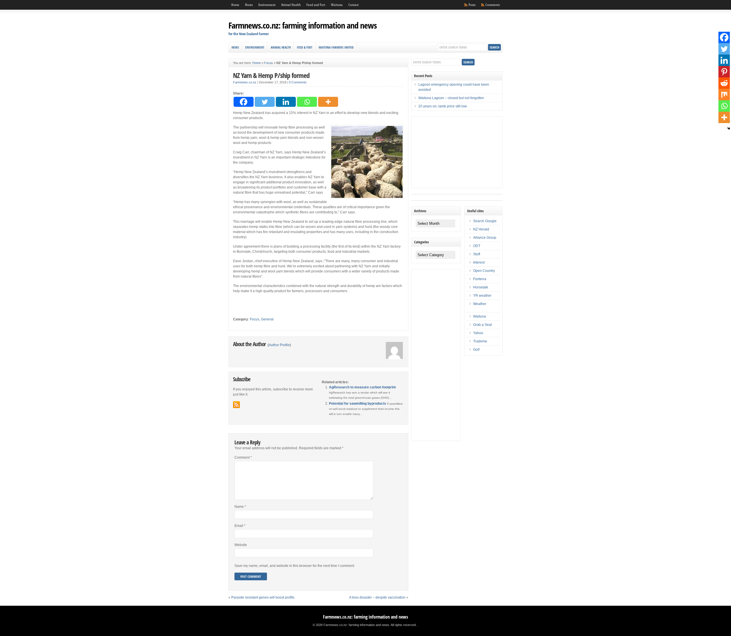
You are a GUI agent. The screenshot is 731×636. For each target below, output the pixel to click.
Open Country (484, 271)
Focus (268, 63)
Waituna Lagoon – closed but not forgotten (451, 98)
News (249, 4)
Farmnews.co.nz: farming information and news (302, 25)
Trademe (480, 341)
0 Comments (298, 82)
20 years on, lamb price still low (442, 106)
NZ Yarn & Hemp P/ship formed (271, 75)
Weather (479, 304)
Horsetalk (480, 287)
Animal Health (291, 4)
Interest (479, 262)
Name (240, 507)
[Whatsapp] (307, 102)
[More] (328, 102)
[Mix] (724, 94)
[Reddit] (724, 83)
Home (235, 4)
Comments (492, 4)
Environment (267, 4)
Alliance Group (484, 238)
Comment (243, 458)
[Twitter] (265, 102)
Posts (472, 4)
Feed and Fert (315, 4)
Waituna (337, 4)
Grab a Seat (482, 325)
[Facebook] (244, 102)
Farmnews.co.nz (244, 82)
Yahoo (478, 333)
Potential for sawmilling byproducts (357, 404)
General (267, 319)
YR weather (482, 296)
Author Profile (279, 345)
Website (240, 545)
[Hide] (728, 128)
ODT (476, 246)
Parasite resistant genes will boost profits (262, 597)
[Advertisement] (454, 152)
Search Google (485, 221)
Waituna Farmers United (336, 47)
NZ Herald (481, 229)
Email (240, 526)
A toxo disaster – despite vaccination (377, 597)
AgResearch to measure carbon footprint (362, 387)
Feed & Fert (304, 47)
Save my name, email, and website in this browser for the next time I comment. (294, 566)
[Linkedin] (286, 102)
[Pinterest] (724, 71)
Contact (353, 4)
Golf (476, 350)
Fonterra (479, 279)
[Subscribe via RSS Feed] (236, 404)
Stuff (476, 254)
